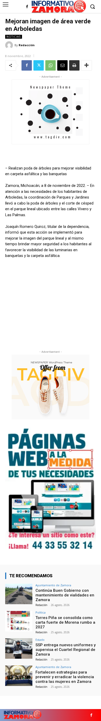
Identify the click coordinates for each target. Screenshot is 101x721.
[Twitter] (38, 65)
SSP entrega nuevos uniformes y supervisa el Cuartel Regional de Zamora (65, 650)
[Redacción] (10, 45)
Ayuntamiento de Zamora (53, 585)
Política (40, 612)
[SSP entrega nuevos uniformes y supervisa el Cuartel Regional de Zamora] (18, 648)
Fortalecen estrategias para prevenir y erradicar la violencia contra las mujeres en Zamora (64, 677)
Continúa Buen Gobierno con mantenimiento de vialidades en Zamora (64, 595)
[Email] (62, 65)
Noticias (13, 36)
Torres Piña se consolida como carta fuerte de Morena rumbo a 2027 (65, 622)
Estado (40, 639)
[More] (86, 65)
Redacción (27, 45)
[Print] (74, 65)
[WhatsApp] (50, 65)
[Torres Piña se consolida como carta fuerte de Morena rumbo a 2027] (18, 621)
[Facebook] (27, 7)
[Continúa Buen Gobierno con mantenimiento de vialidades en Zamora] (18, 594)
